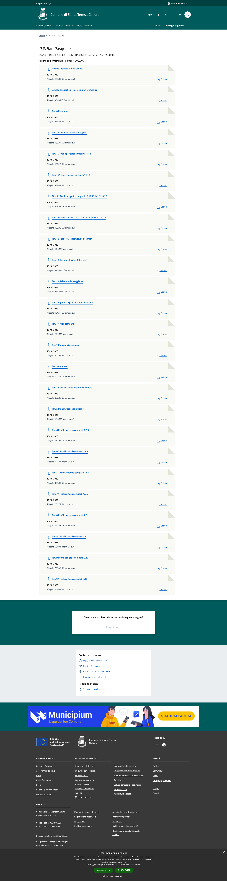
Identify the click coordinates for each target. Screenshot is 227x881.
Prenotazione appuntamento (87, 812)
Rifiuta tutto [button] (124, 870)
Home (42, 35)
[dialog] (113, 865)
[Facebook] (157, 14)
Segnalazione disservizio (85, 816)
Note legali (117, 821)
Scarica (164, 79)
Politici (39, 784)
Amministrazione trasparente (125, 812)
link (138, 865)
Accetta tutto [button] (103, 870)
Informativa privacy (121, 816)
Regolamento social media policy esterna (126, 832)
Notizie (156, 766)
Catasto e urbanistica (84, 788)
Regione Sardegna (44, 3)
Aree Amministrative (45, 770)
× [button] (224, 852)
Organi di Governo (44, 766)
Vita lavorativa (81, 775)
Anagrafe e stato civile (85, 766)
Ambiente (118, 780)
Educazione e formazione (125, 765)
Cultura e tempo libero (85, 770)
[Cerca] (187, 14)
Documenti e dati (43, 794)
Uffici (38, 775)
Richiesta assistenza (83, 826)
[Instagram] (164, 14)
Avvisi (155, 775)
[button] (113, 876)
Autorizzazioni (120, 789)
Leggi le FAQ (79, 821)
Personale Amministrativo (48, 789)
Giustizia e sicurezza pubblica (127, 770)
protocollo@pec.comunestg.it (54, 841)
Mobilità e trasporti (83, 797)
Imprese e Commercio (84, 780)
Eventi (156, 793)
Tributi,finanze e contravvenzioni (128, 775)
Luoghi (156, 788)
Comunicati (158, 770)
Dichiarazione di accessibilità (125, 826)
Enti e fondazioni (43, 780)
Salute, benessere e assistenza (127, 784)
